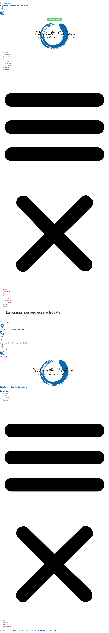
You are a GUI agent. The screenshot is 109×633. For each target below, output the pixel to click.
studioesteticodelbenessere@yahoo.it (15, 5)
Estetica (9, 65)
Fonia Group (52, 630)
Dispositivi (7, 57)
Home (5, 52)
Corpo (9, 63)
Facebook (3, 350)
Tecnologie (7, 55)
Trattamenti (7, 59)
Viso (8, 61)
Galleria (6, 67)
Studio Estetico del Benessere (13, 387)
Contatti (6, 69)
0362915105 (5, 3)
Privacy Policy (8, 400)
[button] (54, 180)
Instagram (3, 356)
